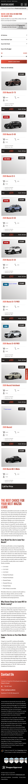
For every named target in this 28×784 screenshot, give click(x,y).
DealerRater (21, 750)
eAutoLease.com (20, 774)
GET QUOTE (21, 74)
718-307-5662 (22, 4)
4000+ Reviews (14, 1)
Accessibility (15, 777)
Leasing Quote (26, 374)
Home (3, 8)
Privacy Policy (22, 777)
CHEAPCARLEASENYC (7, 4)
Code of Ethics (4, 779)
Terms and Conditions (6, 777)
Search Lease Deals (14, 61)
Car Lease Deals (10, 8)
